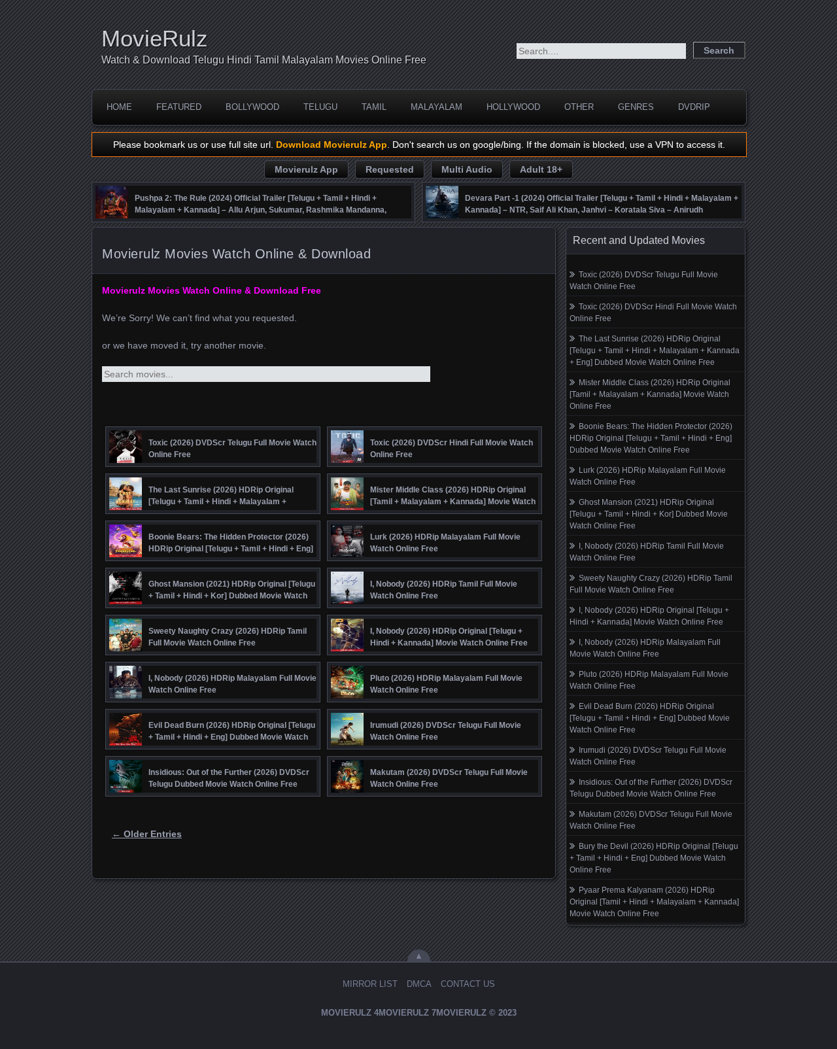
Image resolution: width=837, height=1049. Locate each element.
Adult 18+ (541, 169)
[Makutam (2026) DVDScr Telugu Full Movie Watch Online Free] (347, 789)
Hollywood (513, 107)
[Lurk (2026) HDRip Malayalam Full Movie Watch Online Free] (347, 554)
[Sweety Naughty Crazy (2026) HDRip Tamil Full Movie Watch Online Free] (125, 648)
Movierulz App (306, 169)
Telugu (320, 107)
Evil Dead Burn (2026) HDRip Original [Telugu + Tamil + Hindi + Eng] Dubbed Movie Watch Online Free (650, 718)
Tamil (374, 107)
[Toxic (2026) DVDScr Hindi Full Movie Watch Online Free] (347, 460)
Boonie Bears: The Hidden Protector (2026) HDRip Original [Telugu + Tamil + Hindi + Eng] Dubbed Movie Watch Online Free (651, 438)
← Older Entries (147, 834)
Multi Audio (466, 169)
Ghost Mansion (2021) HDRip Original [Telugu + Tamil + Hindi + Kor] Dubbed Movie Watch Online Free (649, 514)
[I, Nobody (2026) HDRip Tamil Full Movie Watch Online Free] (347, 601)
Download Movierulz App (331, 144)
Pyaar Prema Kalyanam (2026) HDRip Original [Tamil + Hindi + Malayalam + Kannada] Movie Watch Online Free (654, 902)
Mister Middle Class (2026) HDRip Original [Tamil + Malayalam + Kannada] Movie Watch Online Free (650, 394)
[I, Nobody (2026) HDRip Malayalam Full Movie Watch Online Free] (125, 695)
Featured (178, 107)
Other (579, 107)
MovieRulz (154, 38)
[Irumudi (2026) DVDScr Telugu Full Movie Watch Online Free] (347, 742)
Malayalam (436, 107)
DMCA (419, 984)
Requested (390, 169)
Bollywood (252, 107)
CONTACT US (468, 984)
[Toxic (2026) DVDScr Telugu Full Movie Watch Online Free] (125, 460)
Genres (636, 107)
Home (119, 107)
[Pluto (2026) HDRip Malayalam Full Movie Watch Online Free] (347, 695)
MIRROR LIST (370, 984)
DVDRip (694, 107)
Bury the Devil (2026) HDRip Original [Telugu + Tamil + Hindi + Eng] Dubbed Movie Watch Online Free (654, 858)
